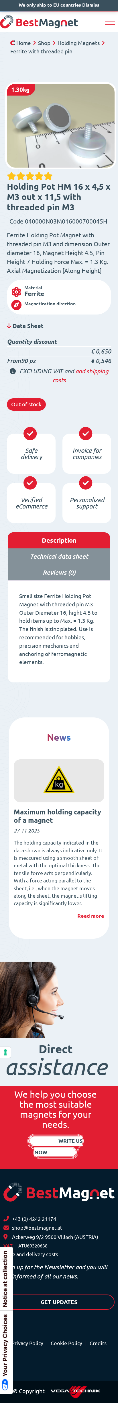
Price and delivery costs (30, 1254)
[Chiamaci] (6, 1219)
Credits (98, 1343)
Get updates (59, 1302)
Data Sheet (27, 326)
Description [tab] (59, 540)
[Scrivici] (6, 1228)
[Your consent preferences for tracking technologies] (5, 1052)
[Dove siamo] (5, 1237)
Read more (90, 916)
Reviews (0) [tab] (59, 572)
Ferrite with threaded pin (41, 51)
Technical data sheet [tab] (59, 556)
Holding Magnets (79, 43)
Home (23, 43)
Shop (44, 43)
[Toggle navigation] (110, 22)
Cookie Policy (66, 1343)
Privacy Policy (27, 1343)
